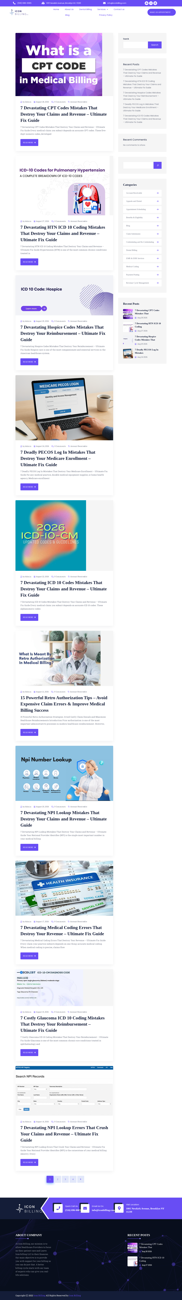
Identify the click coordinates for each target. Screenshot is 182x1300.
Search (126, 39)
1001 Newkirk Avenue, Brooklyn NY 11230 (145, 1210)
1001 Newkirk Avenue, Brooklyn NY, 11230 (63, 3)
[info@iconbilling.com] (104, 3)
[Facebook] (146, 3)
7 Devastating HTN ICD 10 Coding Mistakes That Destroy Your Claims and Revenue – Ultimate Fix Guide (62, 233)
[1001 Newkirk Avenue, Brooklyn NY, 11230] (43, 3)
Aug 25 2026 (142, 344)
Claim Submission (133, 234)
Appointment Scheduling (136, 209)
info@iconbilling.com (116, 3)
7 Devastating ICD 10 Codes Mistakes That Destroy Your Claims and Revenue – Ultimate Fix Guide (63, 589)
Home (56, 9)
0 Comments (60, 102)
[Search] (158, 165)
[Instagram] (151, 3)
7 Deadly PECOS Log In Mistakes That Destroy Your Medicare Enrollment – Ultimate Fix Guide (57, 458)
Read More (28, 143)
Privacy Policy (105, 15)
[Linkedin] (155, 3)
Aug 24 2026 (142, 357)
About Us (69, 9)
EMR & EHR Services (135, 258)
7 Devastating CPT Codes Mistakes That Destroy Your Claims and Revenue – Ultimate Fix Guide (63, 114)
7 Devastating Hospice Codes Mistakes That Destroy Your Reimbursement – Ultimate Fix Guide (62, 333)
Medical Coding (132, 266)
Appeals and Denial (134, 201)
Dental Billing (85, 9)
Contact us (119, 9)
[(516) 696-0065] (14, 3)
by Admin (27, 102)
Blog (67, 15)
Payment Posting (132, 275)
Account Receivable (78, 102)
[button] (103, 9)
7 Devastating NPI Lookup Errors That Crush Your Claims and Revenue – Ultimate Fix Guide (64, 1134)
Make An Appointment (160, 12)
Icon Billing (39, 1295)
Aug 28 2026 (142, 317)
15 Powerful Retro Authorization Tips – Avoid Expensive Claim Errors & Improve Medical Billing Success (63, 704)
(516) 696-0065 (24, 3)
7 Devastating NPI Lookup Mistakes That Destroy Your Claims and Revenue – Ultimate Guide (63, 819)
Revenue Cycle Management (137, 283)
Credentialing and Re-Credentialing (140, 242)
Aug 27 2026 (142, 331)
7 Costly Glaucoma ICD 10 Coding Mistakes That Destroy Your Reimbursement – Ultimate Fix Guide (62, 1024)
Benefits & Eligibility (134, 217)
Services (101, 9)
